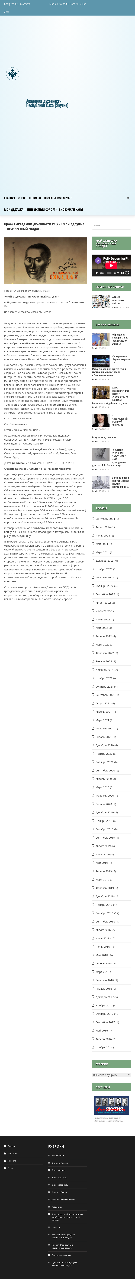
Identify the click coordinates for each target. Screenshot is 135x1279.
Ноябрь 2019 (104, 821)
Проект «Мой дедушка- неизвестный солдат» (63, 1246)
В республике (58, 1170)
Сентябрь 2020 (105, 770)
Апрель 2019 (104, 871)
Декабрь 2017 (105, 997)
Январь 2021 (104, 737)
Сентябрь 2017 (105, 1022)
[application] (111, 265)
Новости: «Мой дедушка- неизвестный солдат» (63, 1236)
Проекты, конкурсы (57, 198)
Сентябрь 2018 (105, 921)
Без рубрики (58, 1155)
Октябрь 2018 (105, 913)
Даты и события (59, 1192)
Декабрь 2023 (105, 560)
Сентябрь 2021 (105, 695)
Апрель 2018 (104, 963)
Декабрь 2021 (105, 669)
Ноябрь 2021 (104, 678)
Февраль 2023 (105, 577)
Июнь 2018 (103, 946)
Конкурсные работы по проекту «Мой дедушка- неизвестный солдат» (67, 1217)
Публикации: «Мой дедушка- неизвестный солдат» (65, 1264)
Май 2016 (102, 1030)
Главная (53, 4)
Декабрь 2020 (105, 745)
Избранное (57, 1207)
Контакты (64, 4)
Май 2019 (102, 862)
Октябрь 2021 (105, 686)
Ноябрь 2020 (104, 753)
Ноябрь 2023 (104, 569)
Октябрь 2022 (105, 586)
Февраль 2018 (105, 980)
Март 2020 (102, 787)
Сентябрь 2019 (105, 837)
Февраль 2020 (105, 795)
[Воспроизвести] (96, 273)
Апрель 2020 (104, 778)
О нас (83, 4)
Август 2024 (103, 527)
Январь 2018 (104, 988)
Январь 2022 (104, 661)
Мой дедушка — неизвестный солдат (30, 210)
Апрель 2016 (104, 1039)
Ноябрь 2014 (104, 1047)
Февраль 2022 (105, 653)
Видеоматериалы (71, 210)
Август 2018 (103, 930)
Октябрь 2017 (105, 1013)
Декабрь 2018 (105, 896)
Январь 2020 (104, 804)
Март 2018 (102, 972)
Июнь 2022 (103, 619)
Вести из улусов (59, 1177)
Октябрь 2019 (105, 829)
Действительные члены (63, 1199)
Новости (74, 4)
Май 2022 (102, 627)
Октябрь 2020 (105, 762)
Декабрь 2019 (105, 812)
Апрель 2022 (104, 636)
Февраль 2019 (105, 888)
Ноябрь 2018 (104, 904)
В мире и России (60, 1163)
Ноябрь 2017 (104, 1005)
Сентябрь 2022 (105, 594)
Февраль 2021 (105, 728)
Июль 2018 (103, 938)
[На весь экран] (127, 273)
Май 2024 (102, 544)
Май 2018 (102, 955)
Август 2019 (103, 846)
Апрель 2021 (104, 711)
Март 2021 (102, 720)
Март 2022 (102, 644)
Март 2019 (102, 879)
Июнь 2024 (103, 535)
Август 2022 (103, 602)
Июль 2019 (103, 854)
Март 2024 (102, 552)
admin (115, 307)
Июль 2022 (103, 611)
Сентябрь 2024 (105, 518)
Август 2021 (103, 703)
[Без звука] (122, 273)
